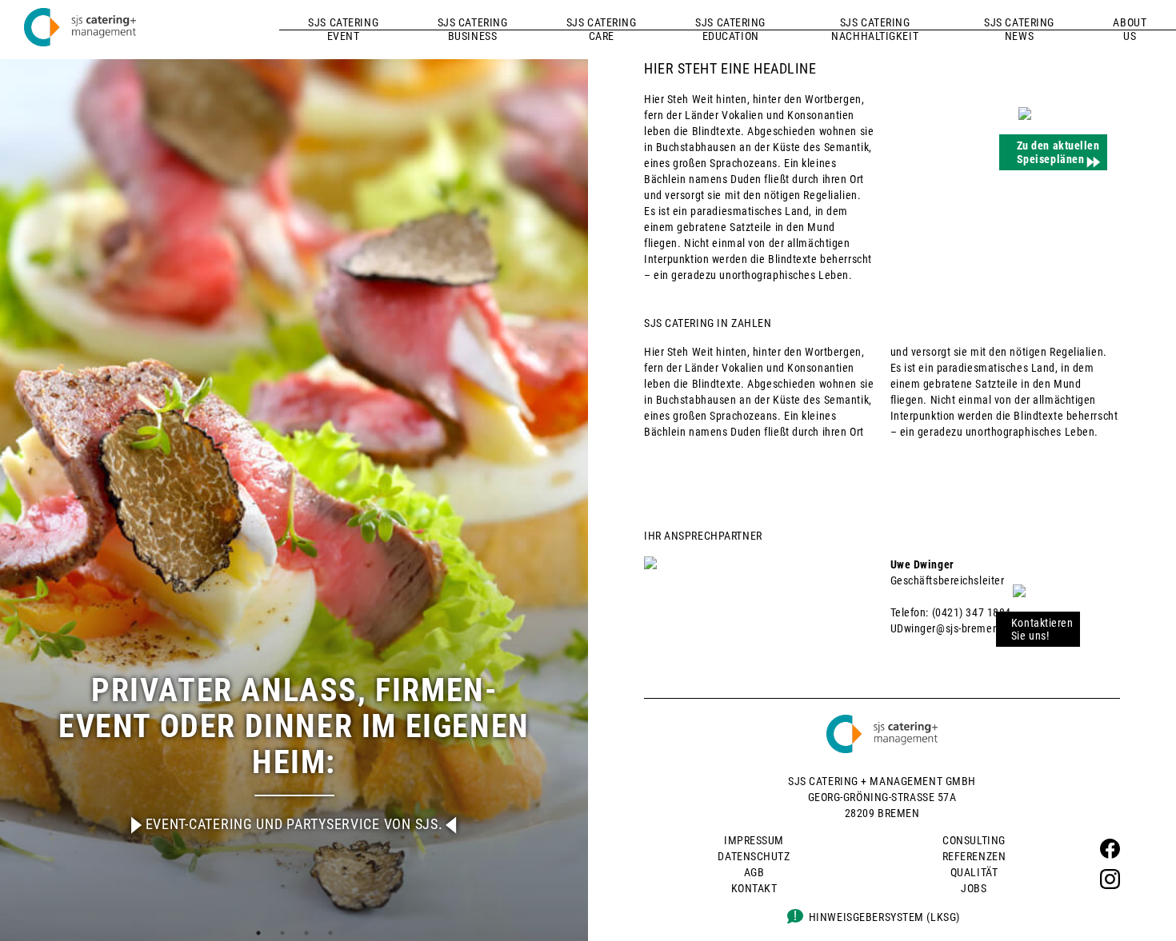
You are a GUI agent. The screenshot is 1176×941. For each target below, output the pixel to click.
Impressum (754, 840)
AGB (754, 872)
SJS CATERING (343, 29)
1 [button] (258, 933)
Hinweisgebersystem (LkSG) (884, 917)
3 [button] (306, 933)
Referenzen (974, 856)
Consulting (974, 840)
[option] (294, 470)
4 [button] (330, 933)
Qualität (974, 872)
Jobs (973, 888)
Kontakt (754, 888)
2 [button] (282, 933)
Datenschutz (754, 856)
